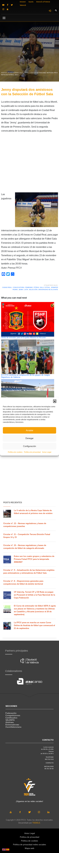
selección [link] (33, 289)
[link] (3, 5)
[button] (54, 401)
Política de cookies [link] (15, 452)
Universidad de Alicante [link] (48, 289)
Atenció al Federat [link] (43, 2)
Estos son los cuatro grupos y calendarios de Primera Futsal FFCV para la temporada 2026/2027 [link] (34, 559)
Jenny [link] (21, 289)
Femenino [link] (29, 287)
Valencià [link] (23, 5)
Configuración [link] (29, 446)
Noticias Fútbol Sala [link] (9, 75)
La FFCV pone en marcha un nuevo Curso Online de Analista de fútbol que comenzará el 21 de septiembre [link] (34, 625)
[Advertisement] (29, 162)
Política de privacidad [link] (32, 452)
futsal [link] (47, 287)
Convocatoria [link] (18, 287)
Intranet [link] (23, 2)
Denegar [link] (29, 438)
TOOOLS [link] (36, 823)
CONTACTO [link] (50, 763)
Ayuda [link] (30, 2)
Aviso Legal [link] (46, 452)
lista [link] (26, 289)
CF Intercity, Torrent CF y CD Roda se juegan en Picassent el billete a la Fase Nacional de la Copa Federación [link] (34, 595)
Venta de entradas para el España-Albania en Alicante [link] (23, 338)
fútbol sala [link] (39, 287)
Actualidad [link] (41, 72)
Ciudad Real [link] (7, 287)
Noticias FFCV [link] (52, 72)
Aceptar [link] (29, 430)
